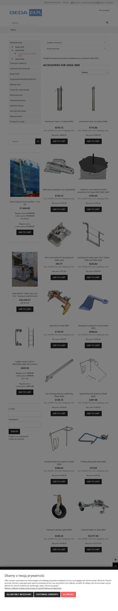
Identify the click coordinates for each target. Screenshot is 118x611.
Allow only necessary (19, 594)
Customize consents (47, 594)
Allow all (68, 594)
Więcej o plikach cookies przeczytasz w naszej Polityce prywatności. (33, 588)
